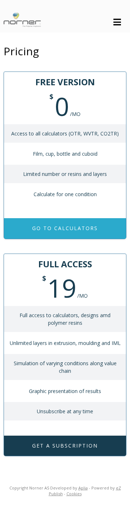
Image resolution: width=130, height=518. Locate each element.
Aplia (83, 488)
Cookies (74, 493)
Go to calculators (65, 228)
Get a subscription (65, 445)
